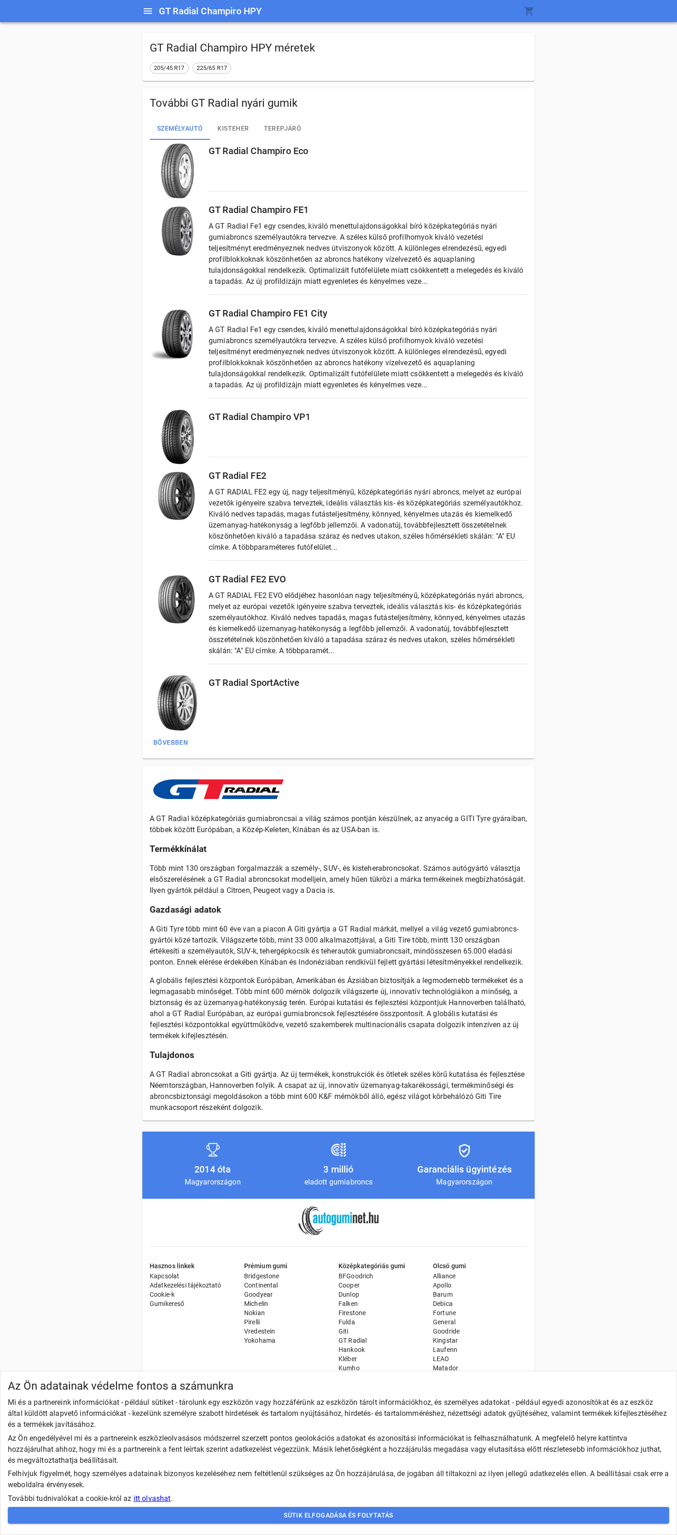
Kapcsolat (164, 1276)
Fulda (346, 1322)
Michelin (256, 1303)
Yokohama (259, 1340)
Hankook (351, 1349)
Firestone (352, 1313)
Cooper (349, 1285)
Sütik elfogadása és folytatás (338, 1515)
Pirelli (252, 1322)
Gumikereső (167, 1303)
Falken (348, 1303)
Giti (343, 1331)
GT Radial (352, 1340)
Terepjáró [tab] (283, 128)
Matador (445, 1368)
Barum (443, 1294)
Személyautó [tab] (180, 128)
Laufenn (445, 1349)
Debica (443, 1303)
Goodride (446, 1331)
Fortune (444, 1313)
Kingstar (445, 1340)
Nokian (254, 1313)
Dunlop (348, 1294)
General (444, 1322)
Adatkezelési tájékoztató (186, 1285)
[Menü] (148, 11)
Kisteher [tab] (233, 128)
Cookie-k (162, 1294)
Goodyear (258, 1294)
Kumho (349, 1368)
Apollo (442, 1285)
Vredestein (259, 1331)
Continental (261, 1285)
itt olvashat (152, 1498)
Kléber (347, 1359)
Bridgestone (262, 1276)
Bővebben (170, 742)
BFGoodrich (356, 1276)
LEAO (441, 1359)
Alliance (444, 1276)
